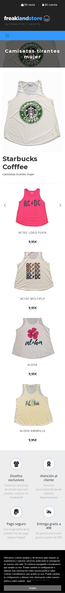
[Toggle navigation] (7, 35)
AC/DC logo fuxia (32, 232)
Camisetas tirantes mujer (18, 174)
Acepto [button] (32, 588)
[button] (50, 4)
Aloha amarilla (32, 431)
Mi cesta (29, 5)
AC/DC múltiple (32, 299)
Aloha (33, 365)
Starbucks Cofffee (19, 163)
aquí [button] (29, 581)
